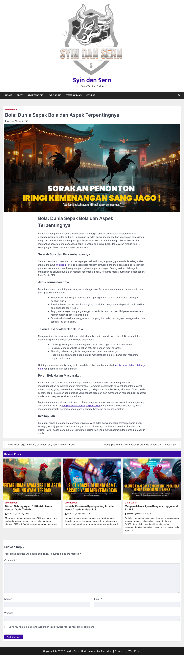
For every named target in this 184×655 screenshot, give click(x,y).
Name (8, 599)
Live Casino (54, 95)
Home (8, 95)
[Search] (179, 95)
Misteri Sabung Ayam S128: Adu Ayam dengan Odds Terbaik (28, 508)
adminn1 (10, 121)
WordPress (134, 651)
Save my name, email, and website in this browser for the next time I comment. (51, 626)
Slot (20, 95)
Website (8, 612)
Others (90, 95)
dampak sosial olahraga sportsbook (81, 405)
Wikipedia (61, 264)
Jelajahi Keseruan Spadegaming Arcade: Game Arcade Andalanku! (89, 508)
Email (98, 599)
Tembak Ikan (74, 95)
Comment (10, 560)
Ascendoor (106, 651)
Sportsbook (35, 95)
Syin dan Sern (92, 80)
